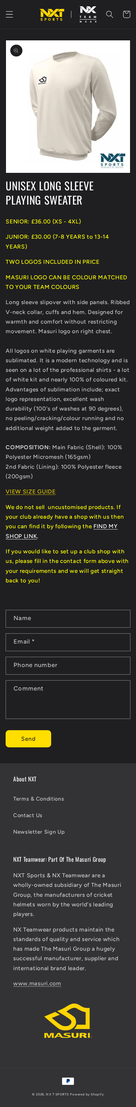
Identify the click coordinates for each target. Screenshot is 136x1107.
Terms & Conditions (38, 799)
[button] (9, 14)
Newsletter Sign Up (39, 832)
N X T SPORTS (57, 1094)
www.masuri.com (37, 983)
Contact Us (28, 815)
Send (28, 738)
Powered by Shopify (87, 1094)
